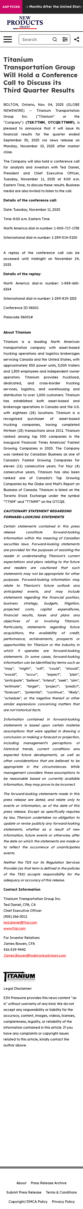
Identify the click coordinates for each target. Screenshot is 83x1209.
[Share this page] (77, 39)
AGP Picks (11, 7)
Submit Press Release (24, 1192)
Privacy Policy (63, 1201)
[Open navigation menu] (7, 39)
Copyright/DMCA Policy (28, 1201)
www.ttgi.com (14, 928)
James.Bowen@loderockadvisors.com (34, 955)
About (21, 1183)
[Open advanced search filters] (65, 39)
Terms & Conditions (61, 1192)
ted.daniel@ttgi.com (20, 922)
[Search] (55, 39)
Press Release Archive (49, 1183)
